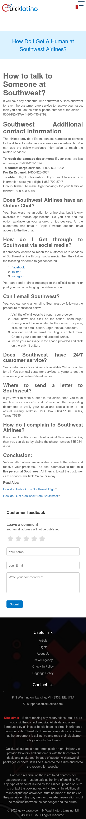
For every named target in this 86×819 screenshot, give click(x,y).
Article (43, 640)
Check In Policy (43, 666)
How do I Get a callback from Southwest (30, 495)
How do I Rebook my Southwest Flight (29, 489)
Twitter (15, 271)
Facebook (18, 267)
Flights (43, 646)
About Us (43, 653)
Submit (14, 604)
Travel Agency (43, 660)
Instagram (18, 276)
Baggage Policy (43, 673)
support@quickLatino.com (44, 703)
